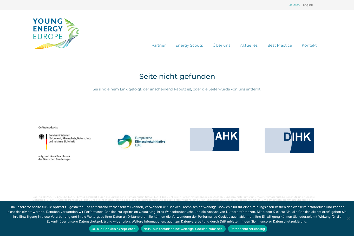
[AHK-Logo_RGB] (214, 139)
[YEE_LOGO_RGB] (56, 33)
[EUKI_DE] (139, 147)
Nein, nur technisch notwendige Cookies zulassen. (183, 229)
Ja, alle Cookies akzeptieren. (114, 229)
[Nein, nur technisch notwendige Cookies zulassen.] (348, 218)
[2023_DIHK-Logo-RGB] (289, 140)
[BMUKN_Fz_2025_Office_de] (65, 143)
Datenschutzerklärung (247, 229)
